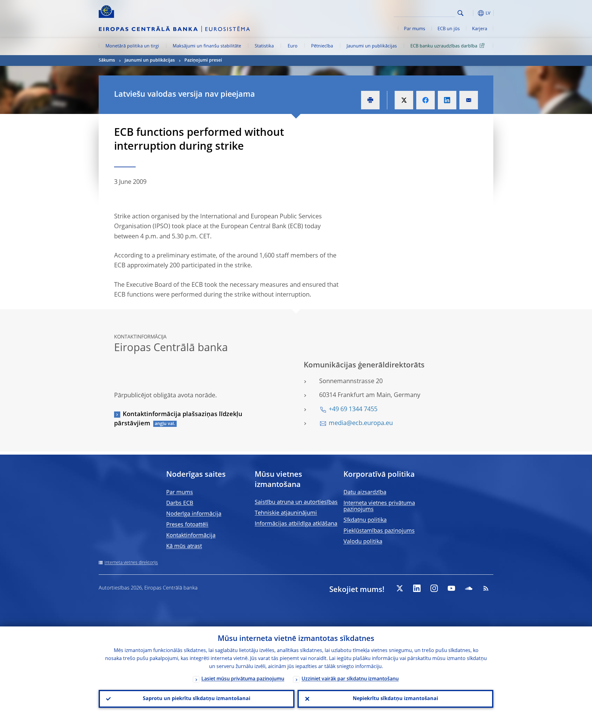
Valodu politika (362, 542)
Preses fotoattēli (187, 525)
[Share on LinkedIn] (447, 100)
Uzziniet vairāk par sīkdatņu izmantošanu (350, 679)
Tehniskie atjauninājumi (286, 513)
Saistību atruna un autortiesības (296, 502)
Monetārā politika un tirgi (132, 46)
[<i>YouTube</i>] (451, 588)
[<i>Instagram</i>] (434, 588)
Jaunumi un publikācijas (372, 46)
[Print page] (370, 100)
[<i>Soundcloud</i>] (468, 588)
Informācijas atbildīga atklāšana (296, 524)
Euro (293, 46)
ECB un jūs (449, 29)
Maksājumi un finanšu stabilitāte (207, 46)
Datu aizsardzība (364, 492)
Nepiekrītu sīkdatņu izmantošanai (395, 698)
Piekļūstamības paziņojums (379, 531)
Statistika (264, 46)
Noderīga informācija (193, 514)
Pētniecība (322, 46)
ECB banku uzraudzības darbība (443, 46)
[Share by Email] (468, 100)
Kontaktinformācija (191, 535)
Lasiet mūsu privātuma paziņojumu (242, 679)
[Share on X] (404, 100)
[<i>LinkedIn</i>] (416, 588)
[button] (471, 13)
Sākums (107, 60)
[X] (399, 588)
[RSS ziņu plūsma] (486, 588)
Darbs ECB (179, 503)
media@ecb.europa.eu (361, 423)
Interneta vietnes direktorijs (131, 563)
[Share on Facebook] (425, 100)
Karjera (479, 29)
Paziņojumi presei (203, 60)
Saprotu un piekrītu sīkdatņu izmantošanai (196, 698)
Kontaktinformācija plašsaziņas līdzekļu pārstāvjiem (178, 419)
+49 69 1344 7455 (353, 410)
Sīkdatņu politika (365, 520)
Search (460, 13)
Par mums (414, 29)
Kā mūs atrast (184, 546)
